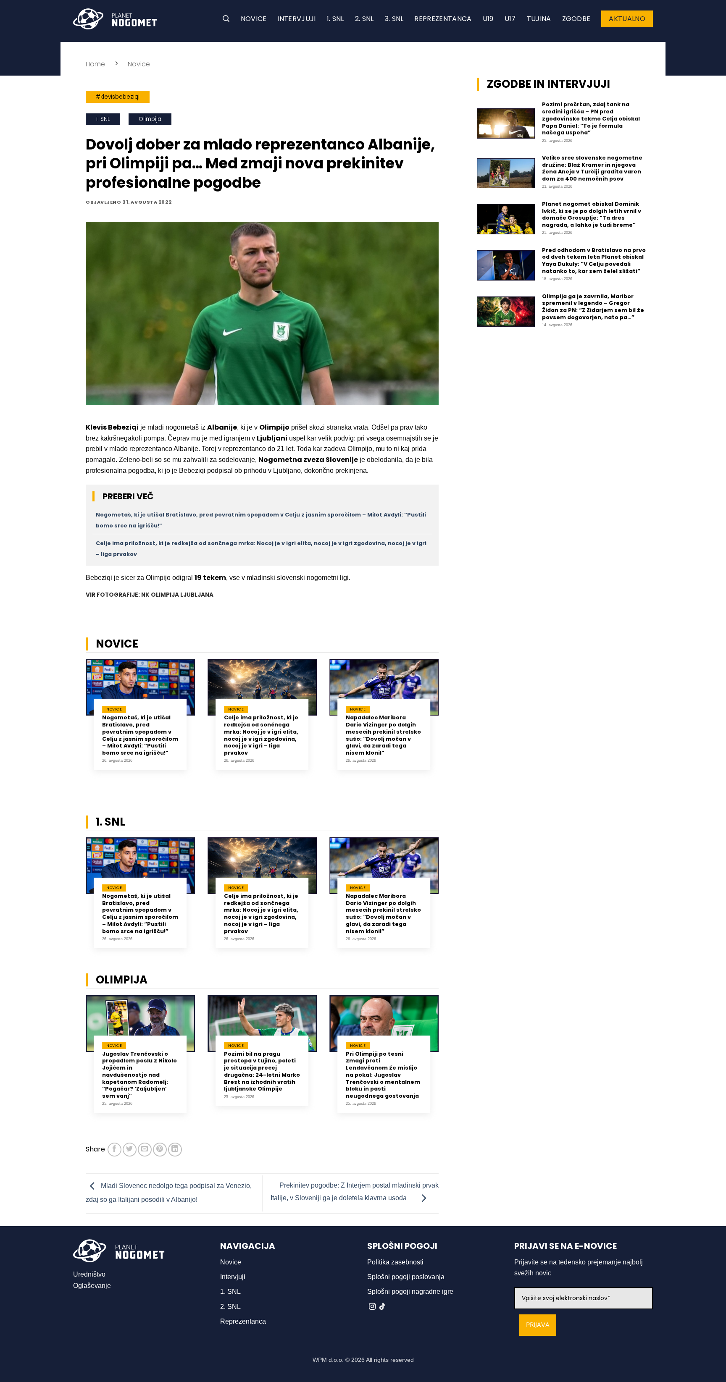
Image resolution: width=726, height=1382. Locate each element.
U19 (488, 19)
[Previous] (74, 724)
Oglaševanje (92, 1285)
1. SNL (335, 19)
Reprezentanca (442, 19)
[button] (226, 18)
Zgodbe (576, 19)
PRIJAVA (538, 1325)
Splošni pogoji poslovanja (406, 1276)
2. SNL (364, 19)
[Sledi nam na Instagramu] (372, 1307)
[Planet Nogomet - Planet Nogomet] (115, 18)
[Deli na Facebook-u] (114, 1149)
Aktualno (627, 19)
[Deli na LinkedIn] (175, 1149)
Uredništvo (89, 1274)
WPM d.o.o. (328, 1359)
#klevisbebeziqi (117, 97)
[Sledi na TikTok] (382, 1307)
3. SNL (394, 19)
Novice (254, 19)
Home (95, 64)
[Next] (449, 724)
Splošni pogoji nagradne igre (410, 1291)
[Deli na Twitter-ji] (130, 1149)
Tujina (539, 19)
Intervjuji (297, 19)
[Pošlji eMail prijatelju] (145, 1149)
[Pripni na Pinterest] (160, 1149)
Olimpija (150, 119)
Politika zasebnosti (395, 1262)
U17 (510, 19)
